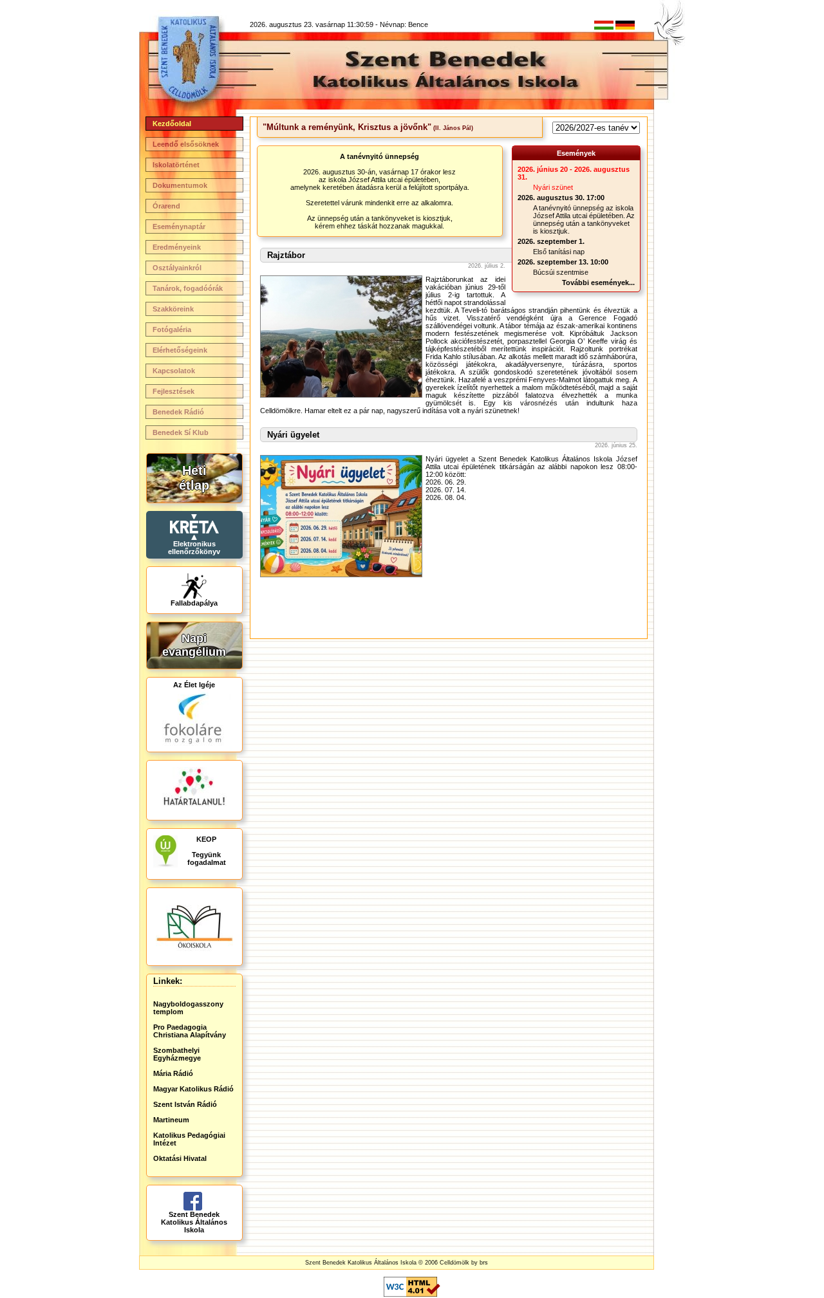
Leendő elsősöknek (186, 144)
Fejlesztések (173, 391)
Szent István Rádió (185, 1104)
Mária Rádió (173, 1073)
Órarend (166, 206)
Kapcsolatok (174, 371)
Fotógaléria (172, 329)
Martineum (171, 1120)
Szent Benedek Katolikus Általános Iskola (194, 1222)
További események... (598, 282)
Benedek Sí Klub (181, 432)
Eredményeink (177, 247)
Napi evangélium (194, 645)
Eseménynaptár (179, 226)
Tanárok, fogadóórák (188, 288)
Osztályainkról (177, 268)
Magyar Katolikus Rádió (193, 1089)
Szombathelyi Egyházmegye (177, 1054)
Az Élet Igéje (194, 685)
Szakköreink (173, 309)
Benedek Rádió (178, 412)
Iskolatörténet (176, 165)
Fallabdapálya (194, 603)
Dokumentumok (180, 185)
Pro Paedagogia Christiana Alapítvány (189, 1031)
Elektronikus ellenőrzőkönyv (194, 547)
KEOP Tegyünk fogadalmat (206, 850)
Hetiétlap (194, 477)
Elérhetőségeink (180, 350)
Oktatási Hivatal (180, 1158)
